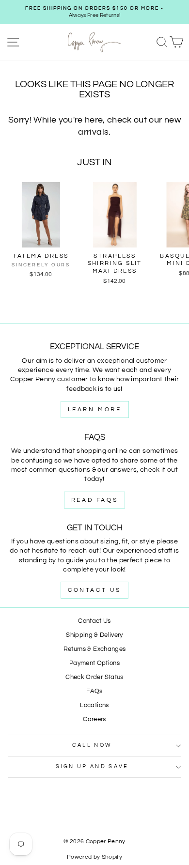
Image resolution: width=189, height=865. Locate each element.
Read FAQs (94, 500)
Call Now (92, 745)
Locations (94, 705)
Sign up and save (92, 766)
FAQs (94, 691)
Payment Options (94, 663)
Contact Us (94, 590)
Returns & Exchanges (94, 649)
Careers (94, 719)
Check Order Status (94, 677)
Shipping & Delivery (94, 635)
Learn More (95, 409)
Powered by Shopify (94, 857)
